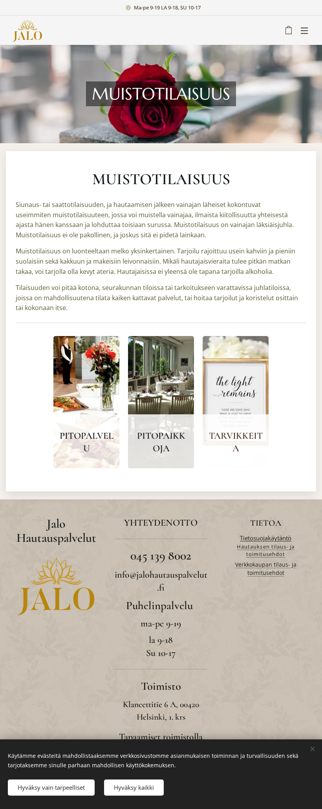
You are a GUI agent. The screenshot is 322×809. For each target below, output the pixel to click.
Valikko (304, 30)
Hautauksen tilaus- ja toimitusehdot (266, 550)
